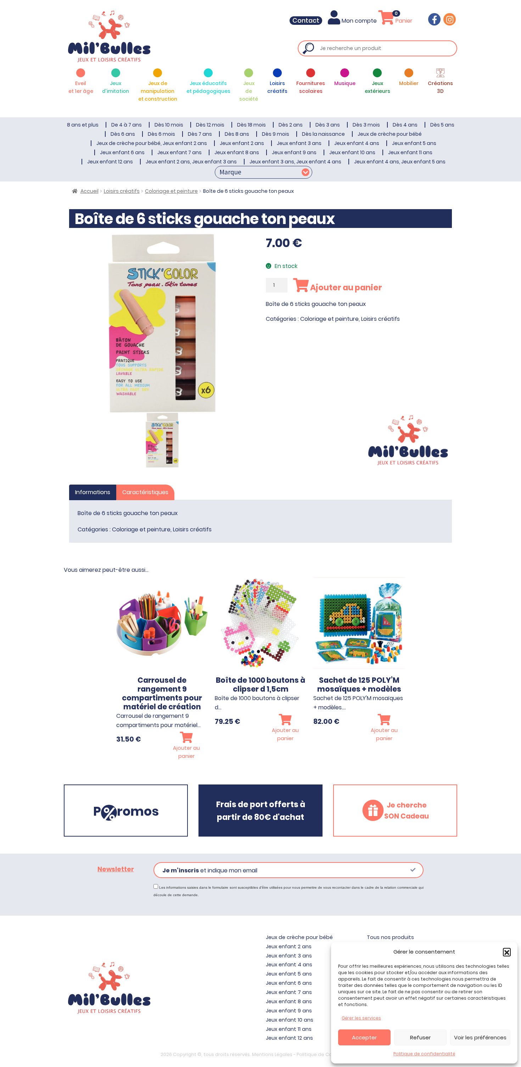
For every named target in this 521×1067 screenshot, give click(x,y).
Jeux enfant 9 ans (294, 152)
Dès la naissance (323, 134)
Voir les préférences (480, 1037)
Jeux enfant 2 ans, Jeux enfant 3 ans (191, 161)
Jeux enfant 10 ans (352, 152)
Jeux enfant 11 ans (410, 152)
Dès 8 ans (237, 134)
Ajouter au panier (345, 287)
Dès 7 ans (200, 134)
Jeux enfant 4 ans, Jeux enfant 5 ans (400, 161)
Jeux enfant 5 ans (414, 143)
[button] (506, 951)
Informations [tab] (92, 492)
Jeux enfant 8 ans (236, 152)
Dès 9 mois (275, 134)
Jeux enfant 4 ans (356, 143)
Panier (403, 21)
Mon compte (359, 21)
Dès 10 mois (169, 124)
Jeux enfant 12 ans (110, 161)
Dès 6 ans (123, 134)
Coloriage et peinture (171, 191)
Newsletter (115, 869)
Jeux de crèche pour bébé (390, 134)
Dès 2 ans (291, 124)
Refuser (420, 1037)
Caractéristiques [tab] (145, 492)
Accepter (364, 1037)
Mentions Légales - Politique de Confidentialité (306, 1054)
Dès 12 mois (210, 124)
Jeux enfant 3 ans (299, 143)
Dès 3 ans (327, 124)
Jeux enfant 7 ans (179, 152)
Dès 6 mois (161, 134)
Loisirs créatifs (122, 191)
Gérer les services (361, 1018)
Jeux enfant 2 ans (242, 143)
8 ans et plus (83, 124)
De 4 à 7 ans (126, 124)
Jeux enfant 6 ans (122, 152)
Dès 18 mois (251, 124)
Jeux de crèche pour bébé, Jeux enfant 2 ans (151, 143)
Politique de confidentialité (424, 1054)
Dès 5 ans (442, 124)
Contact (305, 20)
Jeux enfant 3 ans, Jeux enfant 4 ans (295, 161)
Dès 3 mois (366, 124)
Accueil (89, 191)
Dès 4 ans (405, 124)
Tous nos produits (390, 937)
